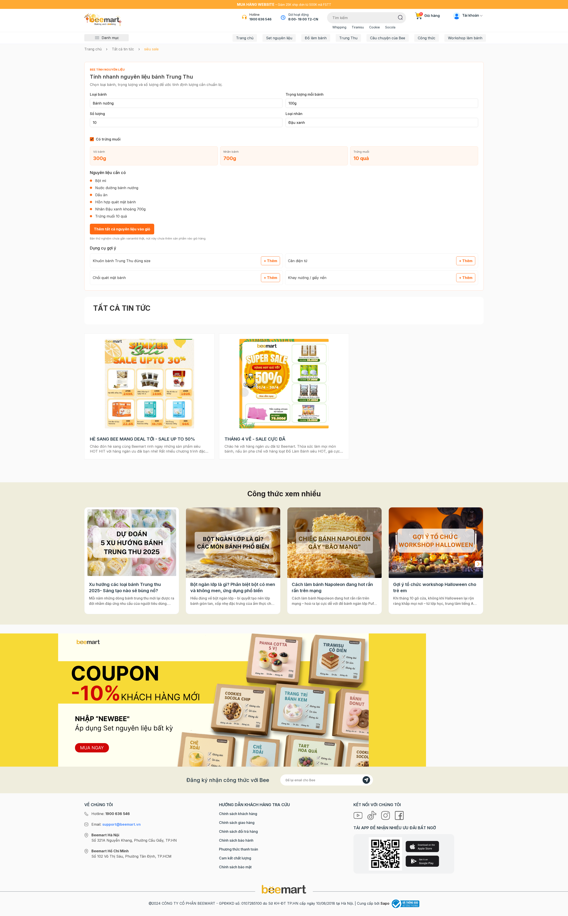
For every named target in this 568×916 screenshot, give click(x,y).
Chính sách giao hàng (236, 822)
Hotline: (110, 813)
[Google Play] (422, 861)
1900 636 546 (260, 19)
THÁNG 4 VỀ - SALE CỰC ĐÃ (255, 439)
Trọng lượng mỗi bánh (304, 94)
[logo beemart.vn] (284, 889)
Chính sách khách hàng (238, 813)
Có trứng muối (108, 139)
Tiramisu (358, 27)
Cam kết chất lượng (235, 858)
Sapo (385, 903)
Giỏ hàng (430, 15)
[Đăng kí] (366, 780)
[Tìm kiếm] (400, 17)
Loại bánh (98, 94)
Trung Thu (348, 38)
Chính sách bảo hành (236, 840)
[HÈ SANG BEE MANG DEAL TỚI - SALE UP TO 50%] (149, 383)
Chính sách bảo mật (235, 867)
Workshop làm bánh (465, 38)
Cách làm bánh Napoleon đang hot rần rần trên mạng (231, 587)
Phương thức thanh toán (238, 849)
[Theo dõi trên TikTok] (372, 815)
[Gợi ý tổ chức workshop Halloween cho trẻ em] (334, 542)
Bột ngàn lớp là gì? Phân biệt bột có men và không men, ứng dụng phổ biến (131, 587)
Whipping (339, 27)
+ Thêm (270, 261)
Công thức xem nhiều (284, 493)
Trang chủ (244, 38)
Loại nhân (294, 113)
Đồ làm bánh (316, 38)
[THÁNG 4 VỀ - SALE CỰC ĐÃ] (284, 383)
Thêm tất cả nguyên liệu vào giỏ (122, 229)
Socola (390, 27)
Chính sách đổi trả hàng (238, 831)
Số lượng (97, 113)
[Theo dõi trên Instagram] (386, 815)
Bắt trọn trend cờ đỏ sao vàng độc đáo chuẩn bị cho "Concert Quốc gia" (433, 587)
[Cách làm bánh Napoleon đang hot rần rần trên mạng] (233, 542)
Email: (116, 824)
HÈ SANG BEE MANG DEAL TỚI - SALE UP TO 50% (142, 439)
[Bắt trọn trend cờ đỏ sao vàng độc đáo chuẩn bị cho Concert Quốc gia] (436, 542)
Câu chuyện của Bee (387, 38)
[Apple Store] (422, 846)
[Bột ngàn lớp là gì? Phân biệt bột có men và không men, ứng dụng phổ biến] (132, 542)
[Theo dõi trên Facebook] (399, 815)
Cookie (374, 27)
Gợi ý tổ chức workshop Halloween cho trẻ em (333, 587)
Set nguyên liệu (279, 38)
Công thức (426, 38)
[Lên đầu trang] (559, 911)
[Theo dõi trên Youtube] (358, 815)
